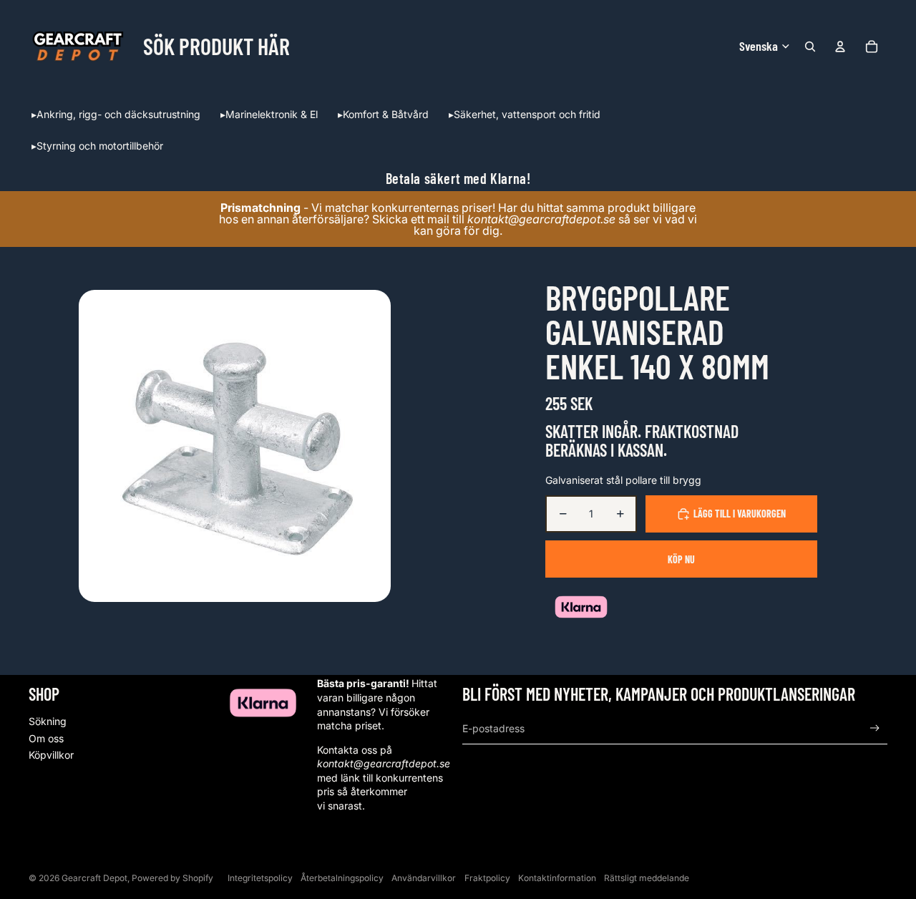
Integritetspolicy (260, 878)
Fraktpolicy (487, 878)
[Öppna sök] (810, 46)
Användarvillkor (423, 878)
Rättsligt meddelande (646, 878)
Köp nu (681, 559)
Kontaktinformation (557, 878)
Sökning (48, 721)
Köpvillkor (51, 755)
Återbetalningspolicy (342, 878)
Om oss (46, 738)
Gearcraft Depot (94, 878)
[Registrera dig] (874, 728)
